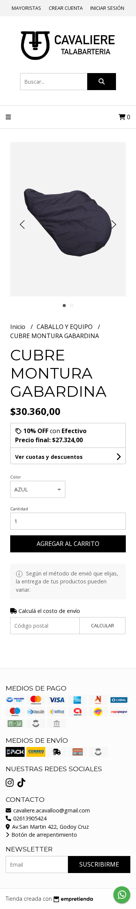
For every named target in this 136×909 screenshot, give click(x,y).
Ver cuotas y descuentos (49, 456)
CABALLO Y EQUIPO (65, 327)
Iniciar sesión (107, 8)
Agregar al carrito (68, 543)
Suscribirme (99, 864)
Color (15, 477)
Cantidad (19, 508)
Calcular (102, 625)
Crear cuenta (66, 8)
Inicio (18, 327)
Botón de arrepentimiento (43, 834)
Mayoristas (26, 8)
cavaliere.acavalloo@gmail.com (51, 810)
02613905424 (29, 818)
